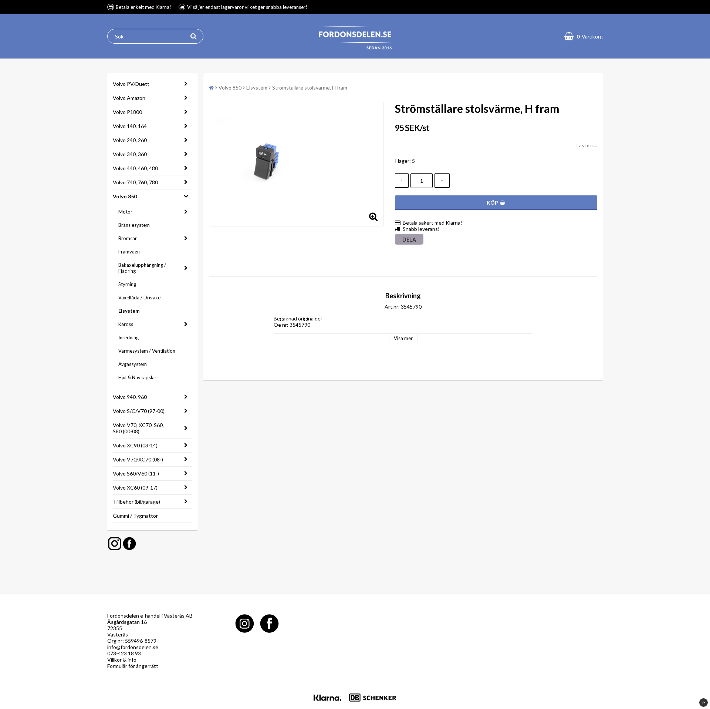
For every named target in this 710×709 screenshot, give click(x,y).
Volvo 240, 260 (130, 140)
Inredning (128, 337)
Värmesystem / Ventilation (146, 351)
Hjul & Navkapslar (137, 377)
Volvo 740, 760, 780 (135, 182)
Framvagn (129, 252)
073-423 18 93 (124, 653)
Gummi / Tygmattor (135, 516)
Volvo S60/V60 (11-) (136, 473)
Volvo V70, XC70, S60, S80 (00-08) (138, 428)
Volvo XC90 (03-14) (135, 445)
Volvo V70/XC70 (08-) (138, 459)
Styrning (127, 284)
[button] (583, 36)
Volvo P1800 (127, 112)
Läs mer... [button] (587, 145)
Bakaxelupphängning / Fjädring (142, 268)
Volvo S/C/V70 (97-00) (139, 411)
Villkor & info (121, 659)
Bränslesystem (134, 225)
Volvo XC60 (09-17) (135, 487)
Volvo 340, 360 (130, 154)
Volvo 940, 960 (130, 397)
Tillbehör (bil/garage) (136, 501)
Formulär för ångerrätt (132, 666)
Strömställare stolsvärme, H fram (309, 87)
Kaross (125, 324)
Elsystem (128, 311)
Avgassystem (132, 364)
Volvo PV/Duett (131, 84)
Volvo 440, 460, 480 (135, 168)
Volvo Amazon (129, 98)
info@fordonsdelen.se (132, 647)
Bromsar (127, 238)
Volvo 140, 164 (130, 126)
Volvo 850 (125, 196)
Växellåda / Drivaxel (140, 297)
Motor (125, 212)
